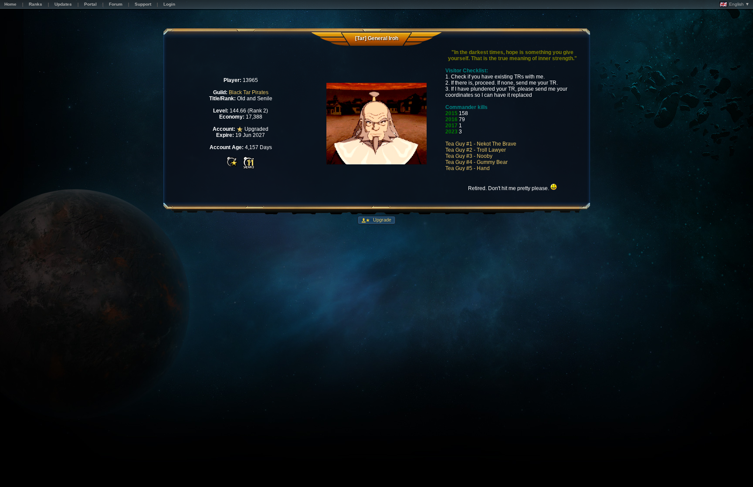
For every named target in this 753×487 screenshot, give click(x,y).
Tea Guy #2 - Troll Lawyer (475, 150)
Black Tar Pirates (248, 92)
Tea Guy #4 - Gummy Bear (476, 162)
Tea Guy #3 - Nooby (468, 156)
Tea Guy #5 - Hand (467, 168)
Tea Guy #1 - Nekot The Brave (480, 144)
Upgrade (381, 219)
